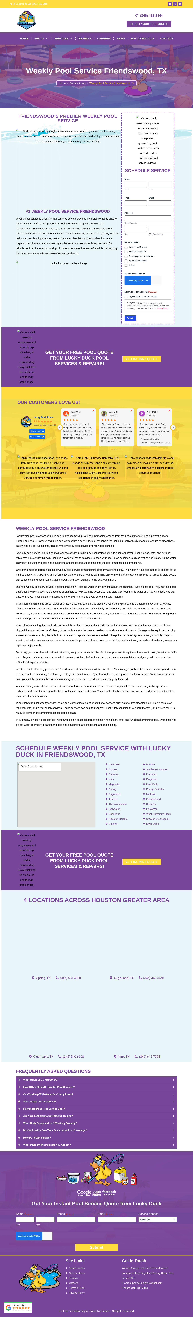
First (126, 189)
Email (151, 198)
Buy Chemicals (142, 38)
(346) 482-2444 (139, 1287)
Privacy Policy (162, 308)
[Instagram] (175, 4)
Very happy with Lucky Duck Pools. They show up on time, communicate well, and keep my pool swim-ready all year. (154, 429)
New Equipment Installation (141, 256)
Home (24, 38)
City (126, 234)
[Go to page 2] (116, 449)
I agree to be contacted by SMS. (143, 296)
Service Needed (148, 1213)
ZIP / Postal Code (156, 234)
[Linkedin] (180, 4)
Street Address (131, 223)
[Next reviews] (173, 427)
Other (131, 265)
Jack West (76, 412)
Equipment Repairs (137, 251)
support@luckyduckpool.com (145, 1282)
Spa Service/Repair (138, 261)
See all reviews (37, 431)
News (121, 38)
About (39, 38)
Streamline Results (99, 1311)
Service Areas (77, 83)
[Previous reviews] (59, 427)
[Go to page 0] (112, 449)
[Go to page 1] (114, 449)
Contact (166, 38)
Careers (104, 38)
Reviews (84, 38)
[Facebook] (170, 4)
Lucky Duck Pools (43, 417)
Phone (128, 198)
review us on (36, 437)
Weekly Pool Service (138, 247)
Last (150, 189)
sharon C (113, 412)
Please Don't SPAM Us (135, 274)
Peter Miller (152, 412)
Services (61, 38)
